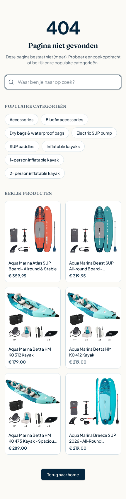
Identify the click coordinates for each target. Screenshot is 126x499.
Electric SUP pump (94, 132)
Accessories (21, 119)
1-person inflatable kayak (34, 159)
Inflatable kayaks (63, 146)
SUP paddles (22, 146)
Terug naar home (63, 474)
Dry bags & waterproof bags (37, 132)
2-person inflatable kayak (35, 173)
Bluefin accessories (64, 119)
